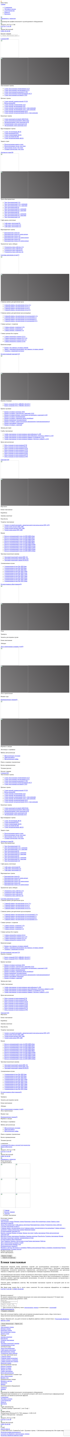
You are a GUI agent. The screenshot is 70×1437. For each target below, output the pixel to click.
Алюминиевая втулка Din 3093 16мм (15, 578)
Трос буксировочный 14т (12, 217)
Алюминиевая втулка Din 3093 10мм (15, 571)
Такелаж (5, 459)
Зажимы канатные (32, 1236)
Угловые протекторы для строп (14, 149)
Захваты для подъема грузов (19, 1241)
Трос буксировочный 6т (11, 207)
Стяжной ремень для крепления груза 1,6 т (17, 305)
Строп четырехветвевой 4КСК (14, 138)
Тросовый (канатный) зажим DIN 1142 (16, 558)
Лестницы (4, 1382)
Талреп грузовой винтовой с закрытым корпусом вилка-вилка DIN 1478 (26, 525)
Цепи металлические (52, 1233)
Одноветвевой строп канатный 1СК (15, 124)
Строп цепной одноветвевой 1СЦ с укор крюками (20, 108)
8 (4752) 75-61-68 (6, 1289)
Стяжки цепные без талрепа (15, 1229)
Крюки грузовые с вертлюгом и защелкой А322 (19, 413)
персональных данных (31, 1307)
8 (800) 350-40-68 (18, 1289)
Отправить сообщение (7, 1311)
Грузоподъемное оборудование (11, 584)
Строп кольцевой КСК (11, 133)
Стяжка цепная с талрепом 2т (13, 328)
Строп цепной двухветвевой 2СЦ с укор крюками (20, 109)
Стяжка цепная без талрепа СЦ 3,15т (15, 338)
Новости (7, 12)
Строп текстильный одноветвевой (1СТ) (17, 88)
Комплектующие (30, 1229)
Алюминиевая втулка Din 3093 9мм (15, 569)
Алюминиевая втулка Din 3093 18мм (15, 579)
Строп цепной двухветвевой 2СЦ (14, 106)
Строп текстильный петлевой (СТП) (15, 95)
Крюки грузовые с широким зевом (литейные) (18, 418)
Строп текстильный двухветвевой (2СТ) (17, 90)
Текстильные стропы (7, 1221)
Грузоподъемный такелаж (10, 354)
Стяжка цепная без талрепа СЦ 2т (14, 336)
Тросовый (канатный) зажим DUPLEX (16, 560)
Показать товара (6, 1255)
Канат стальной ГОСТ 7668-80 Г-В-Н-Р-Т (17, 405)
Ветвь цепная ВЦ (9, 103)
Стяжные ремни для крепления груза (12, 1228)
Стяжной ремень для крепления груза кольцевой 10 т (20, 321)
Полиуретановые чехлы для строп (15, 146)
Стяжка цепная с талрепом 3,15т (14, 327)
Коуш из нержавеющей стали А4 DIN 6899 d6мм (19, 541)
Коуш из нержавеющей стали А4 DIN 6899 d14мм (19, 547)
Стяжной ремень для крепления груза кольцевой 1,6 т (21, 316)
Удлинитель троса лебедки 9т (13, 250)
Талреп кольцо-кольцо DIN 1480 (14, 528)
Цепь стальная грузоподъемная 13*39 (16, 450)
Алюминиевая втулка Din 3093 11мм (15, 573)
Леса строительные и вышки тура (12, 646)
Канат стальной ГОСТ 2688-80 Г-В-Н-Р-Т (17, 404)
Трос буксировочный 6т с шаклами (15, 210)
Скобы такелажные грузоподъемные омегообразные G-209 (22, 434)
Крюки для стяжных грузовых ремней (16, 347)
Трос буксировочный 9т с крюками (15, 214)
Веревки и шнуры (6, 1247)
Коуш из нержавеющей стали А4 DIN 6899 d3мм (19, 536)
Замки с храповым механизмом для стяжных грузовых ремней (23, 349)
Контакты (7, 14)
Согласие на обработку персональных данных (15, 1434)
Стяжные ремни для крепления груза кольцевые (39, 1228)
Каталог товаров (9, 1212)
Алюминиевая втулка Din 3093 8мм (15, 568)
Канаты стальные (6, 1233)
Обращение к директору (8, 1159)
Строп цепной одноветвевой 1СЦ (15, 104)
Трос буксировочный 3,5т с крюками (15, 204)
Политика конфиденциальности (11, 1432)
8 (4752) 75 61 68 (6, 26)
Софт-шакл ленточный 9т (12, 223)
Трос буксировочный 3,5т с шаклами (15, 205)
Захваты (3, 1389)
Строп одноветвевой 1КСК (12, 135)
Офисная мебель (9, 757)
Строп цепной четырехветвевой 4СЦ (16, 111)
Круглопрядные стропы (43, 1221)
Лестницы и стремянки (19, 1247)
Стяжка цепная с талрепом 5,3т (14, 330)
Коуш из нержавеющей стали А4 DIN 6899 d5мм (19, 539)
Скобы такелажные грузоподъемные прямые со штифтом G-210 (24, 437)
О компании (8, 7)
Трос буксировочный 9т (11, 212)
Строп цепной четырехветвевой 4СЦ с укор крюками (21, 113)
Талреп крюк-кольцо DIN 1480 (14, 526)
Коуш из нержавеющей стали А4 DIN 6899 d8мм (19, 542)
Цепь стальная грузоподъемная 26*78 (16, 455)
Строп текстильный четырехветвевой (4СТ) (18, 93)
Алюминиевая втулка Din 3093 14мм (15, 576)
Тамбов (3, 4)
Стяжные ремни (6, 1356)
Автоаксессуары (7, 152)
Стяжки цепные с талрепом (9, 1360)
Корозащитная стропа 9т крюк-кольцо (16, 234)
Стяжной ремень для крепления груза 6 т (17, 308)
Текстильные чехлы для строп (13, 147)
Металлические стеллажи (12, 756)
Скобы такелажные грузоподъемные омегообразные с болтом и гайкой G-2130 (28, 435)
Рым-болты (41, 1236)
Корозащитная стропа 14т (12, 236)
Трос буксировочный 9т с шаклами (15, 215)
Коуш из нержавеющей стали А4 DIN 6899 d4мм (19, 538)
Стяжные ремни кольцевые (9, 1358)
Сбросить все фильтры (9, 1257)
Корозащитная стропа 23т (12, 239)
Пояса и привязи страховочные (51, 1247)
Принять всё (18, 1323)
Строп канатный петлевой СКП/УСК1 (16, 119)
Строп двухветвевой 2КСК (12, 131)
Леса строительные (7, 1244)
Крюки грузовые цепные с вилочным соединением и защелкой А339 (25, 415)
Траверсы (7, 1241)
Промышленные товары (9, 699)
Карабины (22, 1236)
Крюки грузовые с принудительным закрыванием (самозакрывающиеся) (27, 421)
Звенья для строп (28, 1233)
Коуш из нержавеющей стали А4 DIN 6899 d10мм (19, 544)
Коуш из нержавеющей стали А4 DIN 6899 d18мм (19, 551)
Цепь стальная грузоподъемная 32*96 (16, 456)
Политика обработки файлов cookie (12, 1435)
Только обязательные (7, 1323)
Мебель (3, 1384)
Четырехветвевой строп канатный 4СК (16, 122)
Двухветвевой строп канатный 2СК (15, 125)
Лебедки (42, 1241)
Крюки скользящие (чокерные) (14, 423)
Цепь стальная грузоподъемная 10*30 (16, 448)
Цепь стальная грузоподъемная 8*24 (15, 447)
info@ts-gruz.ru (5, 1429)
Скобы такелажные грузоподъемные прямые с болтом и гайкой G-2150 (26, 439)
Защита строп (55, 1221)
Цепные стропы (19, 1221)
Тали (2, 1241)
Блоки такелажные (13, 1236)
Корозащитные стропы (37, 1225)
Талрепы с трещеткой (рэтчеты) (14, 351)
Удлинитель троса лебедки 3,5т (14, 247)
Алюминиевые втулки (27, 1238)
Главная (6, 1210)
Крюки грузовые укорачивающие (14, 416)
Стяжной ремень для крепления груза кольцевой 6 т (20, 319)
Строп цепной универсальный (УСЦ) (16, 101)
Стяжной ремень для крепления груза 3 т (17, 306)
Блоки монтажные (34, 1241)
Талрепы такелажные (52, 1236)
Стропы (5, 38)
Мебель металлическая (34, 1247)
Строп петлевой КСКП (11, 136)
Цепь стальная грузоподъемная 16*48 (16, 451)
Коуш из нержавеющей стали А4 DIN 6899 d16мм (19, 549)
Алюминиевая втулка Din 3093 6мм (15, 566)
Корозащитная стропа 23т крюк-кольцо (16, 241)
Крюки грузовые (17, 1233)
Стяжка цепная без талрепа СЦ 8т (14, 341)
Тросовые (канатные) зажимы (10, 1238)
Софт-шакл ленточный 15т (12, 225)
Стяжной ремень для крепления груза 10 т (17, 310)
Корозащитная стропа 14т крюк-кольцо (16, 237)
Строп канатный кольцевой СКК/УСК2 (16, 120)
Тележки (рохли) (16, 1249)
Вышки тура (17, 1244)
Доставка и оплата (10, 9)
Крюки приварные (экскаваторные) (15, 420)
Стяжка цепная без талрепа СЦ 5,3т (15, 340)
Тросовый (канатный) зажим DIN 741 (16, 557)
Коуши (61, 1236)
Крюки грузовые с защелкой (13, 425)
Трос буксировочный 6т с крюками (15, 209)
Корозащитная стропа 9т (12, 232)
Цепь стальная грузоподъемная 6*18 (15, 445)
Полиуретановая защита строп (13, 144)
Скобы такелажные (40, 1233)
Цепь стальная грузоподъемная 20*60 (16, 453)
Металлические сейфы (11, 759)
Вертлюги (4, 1236)
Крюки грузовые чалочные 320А (14, 412)
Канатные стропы (30, 1221)
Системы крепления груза (10, 255)
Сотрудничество (9, 10)
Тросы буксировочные (8, 1225)
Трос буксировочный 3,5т (12, 202)
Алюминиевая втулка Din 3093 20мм (15, 581)
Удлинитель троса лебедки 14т (13, 252)
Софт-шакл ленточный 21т (12, 226)
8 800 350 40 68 (5, 31)
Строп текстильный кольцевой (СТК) (16, 92)
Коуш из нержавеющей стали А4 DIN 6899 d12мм (19, 546)
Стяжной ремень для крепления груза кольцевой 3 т (20, 317)
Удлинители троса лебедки (53, 1225)
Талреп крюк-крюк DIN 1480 (13, 530)
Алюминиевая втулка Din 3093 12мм (15, 574)
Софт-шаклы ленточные (22, 1225)
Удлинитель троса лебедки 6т (13, 248)
